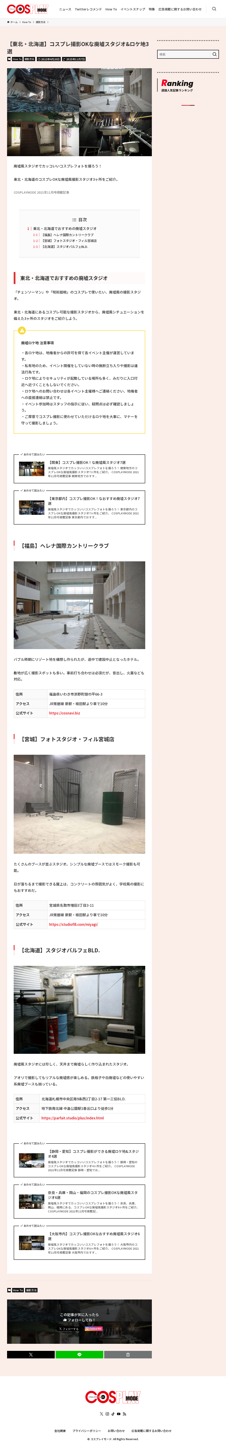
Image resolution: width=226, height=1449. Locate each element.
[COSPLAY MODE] (28, 9)
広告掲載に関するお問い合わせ (152, 1431)
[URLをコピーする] (128, 1354)
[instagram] (107, 1414)
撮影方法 (29, 59)
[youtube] (119, 1414)
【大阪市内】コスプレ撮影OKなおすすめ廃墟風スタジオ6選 (94, 1236)
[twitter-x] (101, 1414)
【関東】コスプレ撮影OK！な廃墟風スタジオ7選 (87, 462)
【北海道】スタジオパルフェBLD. (64, 246)
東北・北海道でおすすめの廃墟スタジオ (65, 228)
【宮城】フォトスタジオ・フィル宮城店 (69, 240)
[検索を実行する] (214, 54)
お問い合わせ (116, 1431)
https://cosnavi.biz (64, 713)
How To (17, 59)
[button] (31, 1354)
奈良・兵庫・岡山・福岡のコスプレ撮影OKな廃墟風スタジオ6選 (93, 1195)
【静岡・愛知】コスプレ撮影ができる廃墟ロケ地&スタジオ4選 (93, 1154)
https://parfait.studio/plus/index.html (72, 1117)
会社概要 (60, 1431)
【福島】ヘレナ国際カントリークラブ (67, 234)
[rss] (124, 1414)
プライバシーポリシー (86, 1431)
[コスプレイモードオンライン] (113, 1401)
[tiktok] (113, 1414)
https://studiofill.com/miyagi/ (73, 924)
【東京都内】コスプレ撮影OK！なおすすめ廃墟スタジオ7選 (94, 501)
